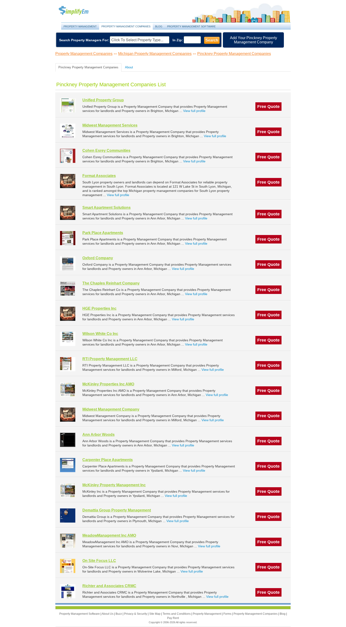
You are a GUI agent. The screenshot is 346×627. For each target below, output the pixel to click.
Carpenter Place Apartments (107, 460)
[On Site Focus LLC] (67, 566)
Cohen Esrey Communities (106, 150)
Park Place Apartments (102, 233)
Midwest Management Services (109, 125)
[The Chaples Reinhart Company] (67, 288)
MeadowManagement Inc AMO (109, 535)
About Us (108, 613)
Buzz (119, 613)
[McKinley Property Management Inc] (67, 490)
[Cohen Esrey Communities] (67, 155)
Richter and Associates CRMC (109, 586)
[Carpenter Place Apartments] (67, 465)
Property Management (78, 10)
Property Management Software (191, 26)
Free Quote (268, 106)
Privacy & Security (136, 613)
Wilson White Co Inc (100, 334)
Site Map (155, 613)
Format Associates (99, 176)
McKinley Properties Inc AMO (108, 384)
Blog (158, 26)
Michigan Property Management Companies (155, 54)
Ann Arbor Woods (98, 435)
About (129, 67)
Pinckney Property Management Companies (234, 54)
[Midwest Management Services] (67, 130)
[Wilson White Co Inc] (67, 339)
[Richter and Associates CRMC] (67, 591)
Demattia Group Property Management (116, 510)
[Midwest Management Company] (67, 414)
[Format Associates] (67, 181)
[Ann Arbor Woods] (67, 439)
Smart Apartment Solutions (106, 208)
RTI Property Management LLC (109, 359)
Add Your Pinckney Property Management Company (253, 40)
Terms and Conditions (177, 613)
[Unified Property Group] (67, 105)
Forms (227, 613)
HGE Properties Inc (99, 308)
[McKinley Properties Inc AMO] (67, 389)
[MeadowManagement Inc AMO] (67, 540)
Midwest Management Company (110, 409)
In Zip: (178, 40)
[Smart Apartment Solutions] (67, 212)
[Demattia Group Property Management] (67, 515)
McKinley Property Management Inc (114, 485)
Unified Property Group (103, 100)
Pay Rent (173, 618)
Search (211, 40)
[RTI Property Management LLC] (67, 364)
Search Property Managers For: (84, 40)
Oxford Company (97, 258)
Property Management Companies (125, 26)
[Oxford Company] (67, 263)
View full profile (194, 111)
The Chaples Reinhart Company (111, 283)
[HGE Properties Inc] (67, 313)
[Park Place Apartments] (67, 238)
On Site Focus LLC (99, 561)
